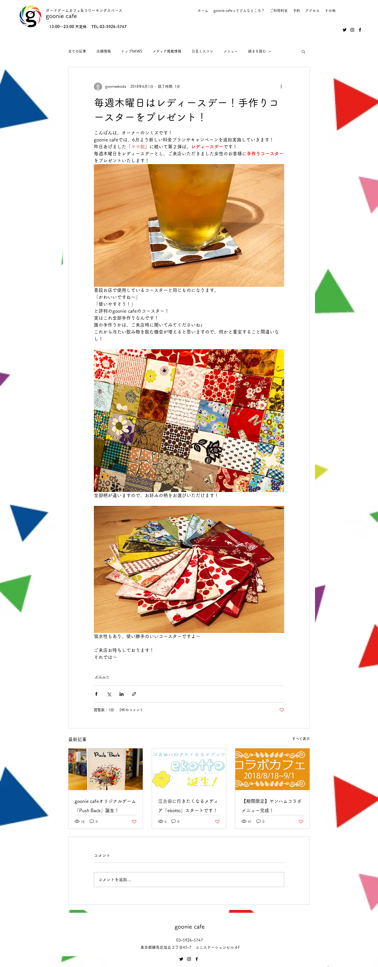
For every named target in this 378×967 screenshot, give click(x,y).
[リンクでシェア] (134, 694)
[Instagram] (352, 29)
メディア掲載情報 (166, 51)
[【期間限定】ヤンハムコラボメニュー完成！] (272, 769)
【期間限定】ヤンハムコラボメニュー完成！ (271, 806)
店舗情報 (103, 51)
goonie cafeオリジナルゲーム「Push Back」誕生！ (105, 806)
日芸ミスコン (202, 51)
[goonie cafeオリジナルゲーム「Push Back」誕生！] (105, 769)
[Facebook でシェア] (96, 694)
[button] (303, 51)
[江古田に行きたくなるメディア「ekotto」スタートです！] (189, 769)
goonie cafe (61, 16)
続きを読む (257, 51)
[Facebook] (360, 29)
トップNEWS (131, 51)
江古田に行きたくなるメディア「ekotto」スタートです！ (188, 806)
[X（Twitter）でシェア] (108, 694)
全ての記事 (77, 51)
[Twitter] (344, 29)
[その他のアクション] (281, 87)
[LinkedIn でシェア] (121, 694)
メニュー (230, 51)
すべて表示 (301, 738)
